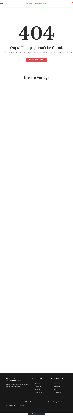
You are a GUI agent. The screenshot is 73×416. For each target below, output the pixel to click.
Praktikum (57, 384)
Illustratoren (38, 387)
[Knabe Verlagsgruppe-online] (36, 3)
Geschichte (38, 392)
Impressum (18, 402)
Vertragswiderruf (57, 402)
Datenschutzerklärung (36, 402)
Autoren (37, 384)
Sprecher (38, 389)
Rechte (47, 402)
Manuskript (57, 387)
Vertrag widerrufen (36, 414)
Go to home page (36, 60)
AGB (25, 402)
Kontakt (56, 389)
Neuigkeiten (58, 392)
